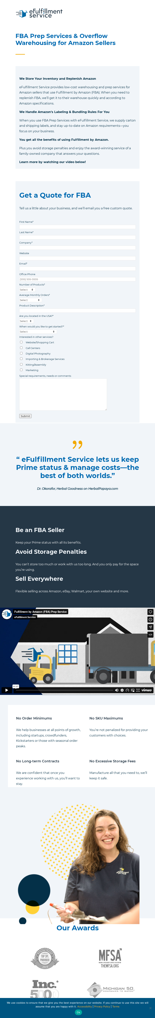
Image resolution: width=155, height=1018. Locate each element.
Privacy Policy (102, 1006)
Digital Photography (38, 353)
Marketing (32, 370)
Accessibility (84, 1006)
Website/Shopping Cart (40, 342)
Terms (115, 1006)
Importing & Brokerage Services (45, 359)
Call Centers (33, 348)
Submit (25, 416)
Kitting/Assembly (36, 364)
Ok (78, 1012)
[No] (150, 1008)
